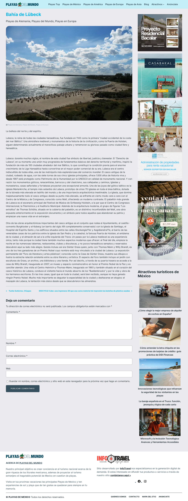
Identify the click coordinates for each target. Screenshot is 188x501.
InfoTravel (125, 468)
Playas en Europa (65, 21)
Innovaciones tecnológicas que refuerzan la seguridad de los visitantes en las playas (160, 392)
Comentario (13, 311)
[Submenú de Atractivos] (163, 4)
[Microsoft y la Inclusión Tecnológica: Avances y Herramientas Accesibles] (160, 422)
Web (8, 368)
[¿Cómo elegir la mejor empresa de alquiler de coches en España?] (160, 294)
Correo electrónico (16, 355)
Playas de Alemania (18, 21)
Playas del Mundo (43, 21)
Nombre (11, 343)
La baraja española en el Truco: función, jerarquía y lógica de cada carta (160, 403)
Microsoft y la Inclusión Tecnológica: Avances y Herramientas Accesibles (160, 440)
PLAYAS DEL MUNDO (30, 463)
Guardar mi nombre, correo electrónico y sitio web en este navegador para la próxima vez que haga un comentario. (69, 381)
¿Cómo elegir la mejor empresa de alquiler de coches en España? (160, 312)
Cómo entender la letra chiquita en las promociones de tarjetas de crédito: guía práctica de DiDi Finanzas (160, 351)
